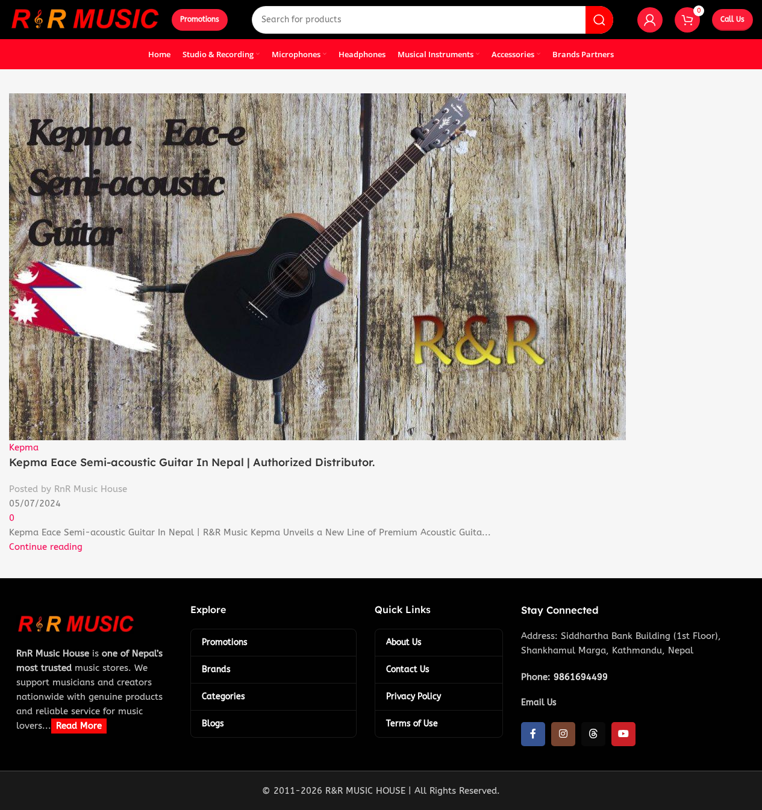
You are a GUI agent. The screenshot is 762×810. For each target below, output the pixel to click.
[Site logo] (84, 18)
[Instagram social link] (563, 734)
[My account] (650, 20)
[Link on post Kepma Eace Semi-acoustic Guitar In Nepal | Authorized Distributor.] (381, 405)
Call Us (732, 19)
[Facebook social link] (533, 734)
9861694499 (581, 676)
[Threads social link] (593, 734)
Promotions (199, 19)
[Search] (599, 20)
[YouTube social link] (623, 734)
